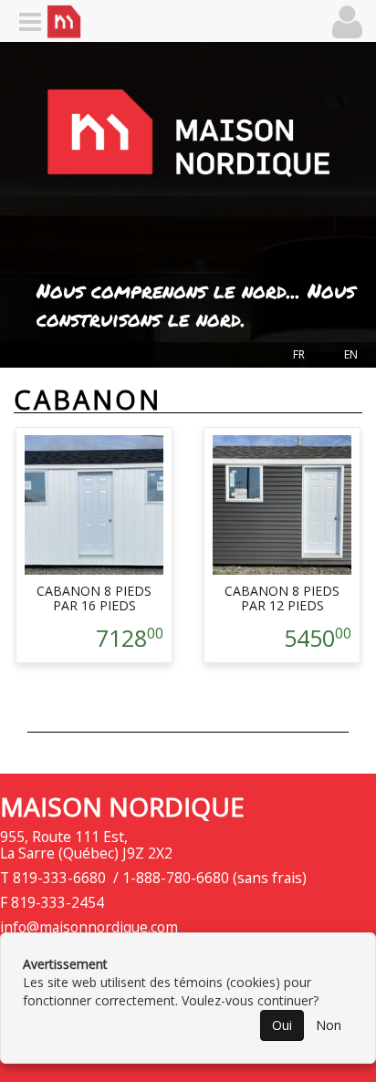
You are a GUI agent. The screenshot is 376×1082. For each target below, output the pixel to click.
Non (328, 1025)
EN (351, 354)
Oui (282, 1025)
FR (299, 354)
